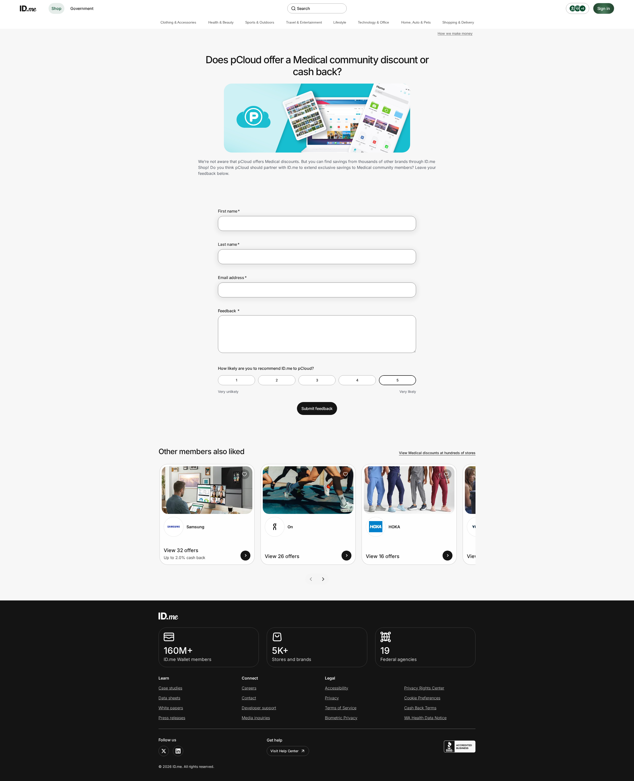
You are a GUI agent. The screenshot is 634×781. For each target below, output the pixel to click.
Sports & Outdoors (259, 22)
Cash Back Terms (420, 707)
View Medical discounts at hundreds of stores (437, 453)
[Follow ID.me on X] (163, 751)
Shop (56, 8)
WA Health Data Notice (425, 717)
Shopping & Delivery (458, 22)
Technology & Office (373, 22)
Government (81, 8)
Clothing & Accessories (178, 22)
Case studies (170, 688)
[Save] (244, 474)
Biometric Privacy (341, 717)
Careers (249, 688)
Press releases (171, 717)
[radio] (236, 380)
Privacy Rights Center (424, 688)
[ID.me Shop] (31, 8)
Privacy (332, 697)
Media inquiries (256, 717)
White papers (170, 707)
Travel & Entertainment (304, 22)
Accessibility (336, 688)
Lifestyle (339, 22)
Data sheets (169, 697)
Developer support (259, 707)
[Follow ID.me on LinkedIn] (178, 751)
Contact (249, 697)
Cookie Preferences (422, 697)
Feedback (228, 310)
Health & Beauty (221, 22)
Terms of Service (340, 707)
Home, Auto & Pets (416, 22)
